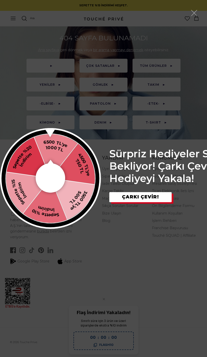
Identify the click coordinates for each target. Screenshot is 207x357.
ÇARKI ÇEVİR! (140, 197)
